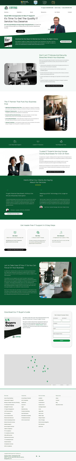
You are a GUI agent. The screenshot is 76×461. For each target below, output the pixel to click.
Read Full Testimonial (6, 206)
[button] (32, 357)
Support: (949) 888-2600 (47, 7)
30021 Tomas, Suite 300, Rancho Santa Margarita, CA (14, 457)
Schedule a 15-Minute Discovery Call (54, 85)
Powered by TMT (16, 455)
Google (36, 456)
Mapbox (70, 384)
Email (54, 328)
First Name (55, 318)
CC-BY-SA (64, 384)
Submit (61, 340)
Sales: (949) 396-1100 (67, 7)
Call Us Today (57, 7)
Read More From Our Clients (13, 213)
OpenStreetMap (58, 384)
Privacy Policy (7, 455)
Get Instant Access (65, 41)
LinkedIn (39, 456)
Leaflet (52, 384)
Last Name (64, 318)
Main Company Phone (57, 333)
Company (55, 323)
